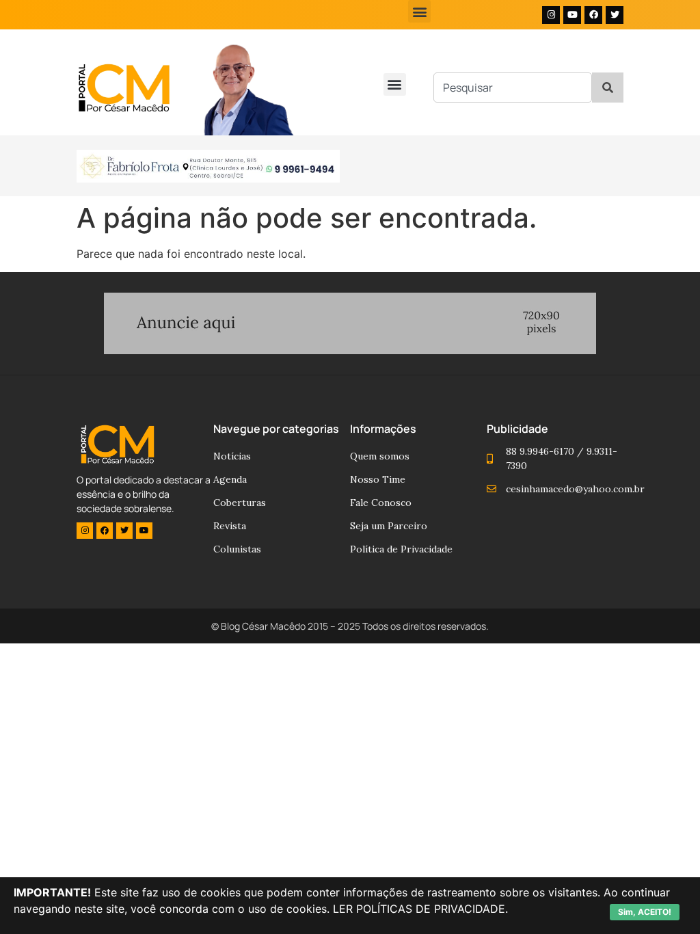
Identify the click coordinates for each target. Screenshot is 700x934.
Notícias (232, 456)
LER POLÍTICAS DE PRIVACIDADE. (420, 909)
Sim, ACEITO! (644, 912)
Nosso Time (377, 479)
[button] (419, 11)
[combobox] (512, 87)
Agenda (230, 479)
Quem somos (379, 456)
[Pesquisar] (607, 87)
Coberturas (239, 502)
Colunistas (237, 549)
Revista (229, 526)
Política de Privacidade (401, 549)
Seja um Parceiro (388, 526)
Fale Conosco (381, 502)
